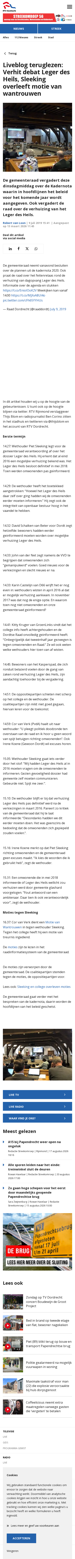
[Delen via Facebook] (18, 248)
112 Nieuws (21, 37)
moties (13, 947)
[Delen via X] (27, 248)
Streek (56, 28)
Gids (5, 1442)
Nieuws (18, 28)
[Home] (19, 6)
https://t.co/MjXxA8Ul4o (28, 295)
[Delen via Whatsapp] (36, 248)
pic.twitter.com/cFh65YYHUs (23, 300)
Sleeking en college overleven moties (44, 987)
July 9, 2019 (58, 309)
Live (5, 1436)
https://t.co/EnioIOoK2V (20, 290)
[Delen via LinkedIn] (10, 248)
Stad (51, 37)
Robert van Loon (14, 223)
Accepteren (21, 1538)
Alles (6, 37)
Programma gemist (14, 1448)
